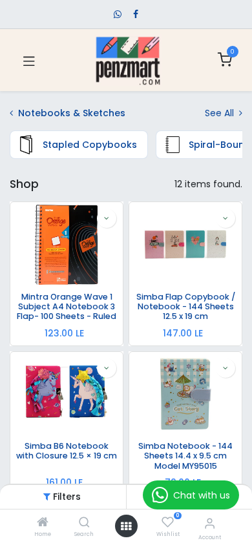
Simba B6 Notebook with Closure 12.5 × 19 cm (66, 451)
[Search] (84, 523)
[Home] (42, 523)
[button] (106, 218)
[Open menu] (126, 526)
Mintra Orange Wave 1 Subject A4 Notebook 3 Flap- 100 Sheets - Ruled (66, 307)
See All (220, 113)
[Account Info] (210, 523)
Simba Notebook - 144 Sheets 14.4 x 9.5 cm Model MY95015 (185, 456)
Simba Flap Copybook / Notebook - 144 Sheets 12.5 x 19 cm (185, 307)
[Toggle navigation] (29, 60)
